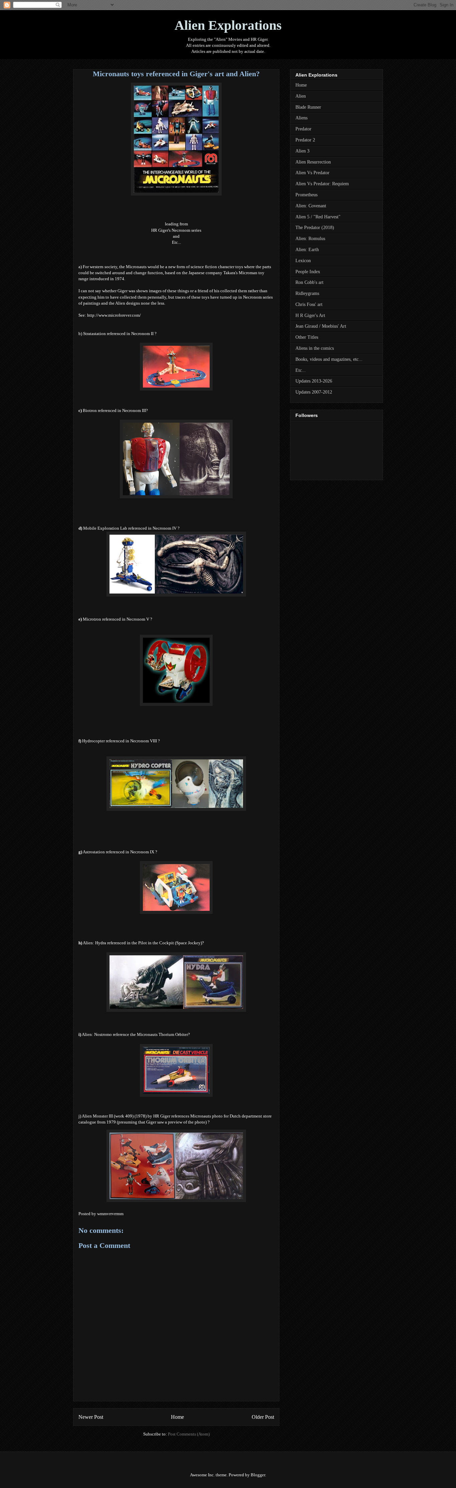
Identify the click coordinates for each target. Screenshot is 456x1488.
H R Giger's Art (310, 315)
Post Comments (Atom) (189, 1434)
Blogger (258, 1474)
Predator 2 (305, 139)
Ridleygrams (307, 293)
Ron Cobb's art (309, 282)
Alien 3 (302, 150)
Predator (303, 128)
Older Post (263, 1417)
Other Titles (306, 337)
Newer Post (90, 1417)
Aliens (301, 117)
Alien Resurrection (313, 162)
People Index (307, 271)
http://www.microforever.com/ (114, 315)
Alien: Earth (307, 249)
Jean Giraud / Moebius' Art (320, 326)
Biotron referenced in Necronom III (114, 410)
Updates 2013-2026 (313, 381)
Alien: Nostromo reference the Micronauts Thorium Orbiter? (136, 1034)
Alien (300, 96)
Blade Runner (308, 107)
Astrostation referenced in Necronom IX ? (120, 851)
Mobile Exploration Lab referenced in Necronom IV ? (131, 528)
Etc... (176, 242)
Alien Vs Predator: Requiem (322, 183)
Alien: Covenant (310, 205)
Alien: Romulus (310, 238)
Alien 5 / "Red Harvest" (317, 216)
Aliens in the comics (314, 348)
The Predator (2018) (314, 227)
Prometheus (306, 194)
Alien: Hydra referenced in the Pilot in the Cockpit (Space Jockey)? (143, 942)
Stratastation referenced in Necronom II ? (120, 333)
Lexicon (303, 260)
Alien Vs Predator (312, 172)
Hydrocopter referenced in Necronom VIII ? (121, 740)
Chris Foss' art (308, 304)
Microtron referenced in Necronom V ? (117, 619)
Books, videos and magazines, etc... (329, 359)
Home (177, 1417)
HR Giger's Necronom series (176, 230)
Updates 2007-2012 (313, 392)
